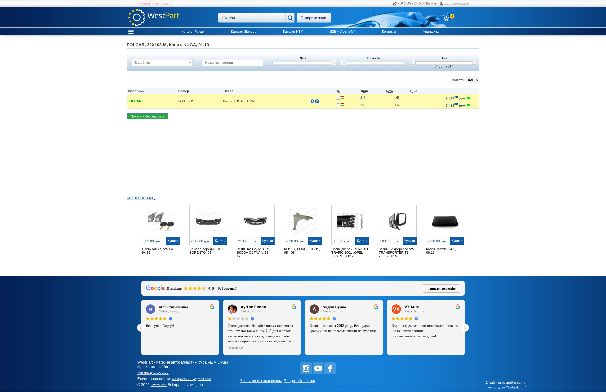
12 (334, 63)
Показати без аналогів (147, 116)
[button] (464, 327)
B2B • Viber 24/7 (342, 31)
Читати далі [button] (236, 348)
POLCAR (134, 101)
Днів (303, 58)
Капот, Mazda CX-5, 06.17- (441, 250)
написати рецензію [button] (442, 288)
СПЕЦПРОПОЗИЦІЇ (141, 198)
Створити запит (314, 18)
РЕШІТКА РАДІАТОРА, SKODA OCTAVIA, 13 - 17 (254, 252)
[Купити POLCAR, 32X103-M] (468, 97)
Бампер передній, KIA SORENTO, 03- (206, 250)
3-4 (362, 97)
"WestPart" (159, 385)
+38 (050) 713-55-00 (411, 3)
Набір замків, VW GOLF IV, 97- (160, 250)
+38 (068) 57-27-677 (153, 373)
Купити (173, 241)
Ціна (444, 58)
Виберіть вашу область (155, 3)
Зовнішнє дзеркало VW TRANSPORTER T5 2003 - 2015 (396, 252)
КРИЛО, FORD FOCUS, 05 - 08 (302, 250)
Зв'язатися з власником (261, 381)
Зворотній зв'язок (299, 381)
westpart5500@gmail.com (191, 379)
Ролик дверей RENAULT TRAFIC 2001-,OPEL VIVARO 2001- (350, 252)
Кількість (373, 58)
